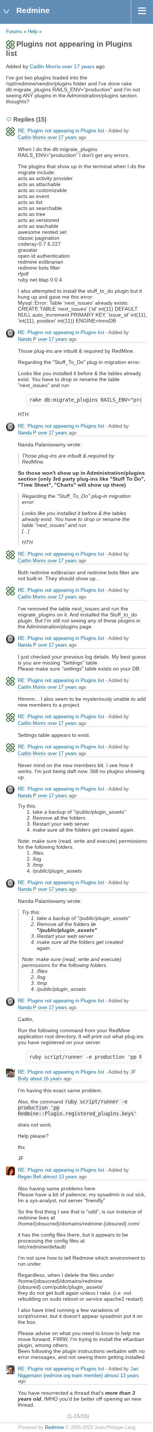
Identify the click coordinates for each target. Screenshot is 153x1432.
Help (33, 31)
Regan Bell (29, 1177)
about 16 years (46, 1078)
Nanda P (27, 339)
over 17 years (78, 66)
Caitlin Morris (45, 66)
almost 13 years (60, 1177)
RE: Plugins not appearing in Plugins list (61, 131)
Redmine (54, 1427)
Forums (14, 31)
